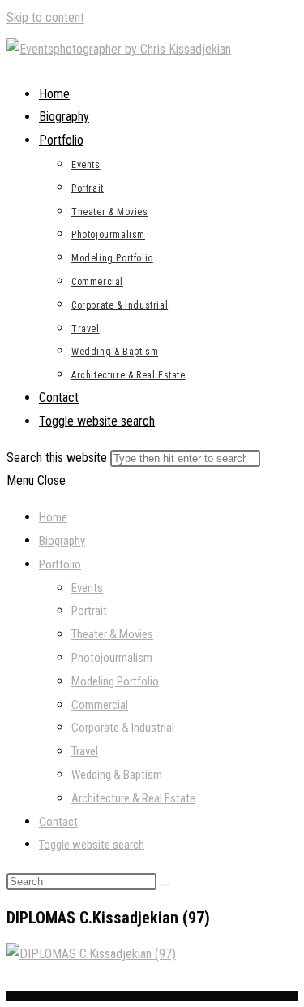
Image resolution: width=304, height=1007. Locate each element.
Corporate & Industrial (122, 727)
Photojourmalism (111, 657)
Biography (62, 541)
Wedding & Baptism (116, 774)
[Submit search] (165, 885)
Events (87, 588)
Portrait (89, 610)
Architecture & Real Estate (133, 798)
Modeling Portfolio (115, 681)
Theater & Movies (112, 634)
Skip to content (45, 17)
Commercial (99, 705)
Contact (58, 822)
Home (53, 517)
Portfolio (60, 564)
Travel (84, 751)
